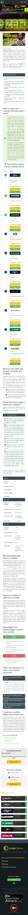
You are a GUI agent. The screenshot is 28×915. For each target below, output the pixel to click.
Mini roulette (15, 442)
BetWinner (12, 332)
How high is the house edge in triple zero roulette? (13, 701)
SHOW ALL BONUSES (14, 784)
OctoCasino (12, 313)
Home (2, 12)
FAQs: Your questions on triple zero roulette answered (14, 98)
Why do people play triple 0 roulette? (12, 90)
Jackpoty (12, 217)
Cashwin (12, 198)
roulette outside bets (17, 427)
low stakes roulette (14, 153)
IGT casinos (17, 612)
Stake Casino (13, 178)
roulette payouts (12, 408)
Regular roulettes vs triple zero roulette (13, 92)
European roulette (15, 118)
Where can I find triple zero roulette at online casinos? (12, 706)
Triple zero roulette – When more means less (14, 102)
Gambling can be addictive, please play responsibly (14, 892)
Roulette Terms (9, 740)
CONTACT (14, 879)
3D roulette (8, 742)
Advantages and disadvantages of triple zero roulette (14, 95)
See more (15, 189)
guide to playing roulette (12, 63)
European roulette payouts (13, 377)
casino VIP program (13, 583)
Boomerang (12, 294)
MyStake (12, 275)
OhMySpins (12, 351)
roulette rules (13, 128)
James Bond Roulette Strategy (12, 743)
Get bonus (15, 192)
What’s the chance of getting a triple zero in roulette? (13, 696)
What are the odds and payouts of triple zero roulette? (14, 84)
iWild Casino (12, 237)
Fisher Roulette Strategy (11, 737)
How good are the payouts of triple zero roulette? (13, 678)
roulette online (6, 67)
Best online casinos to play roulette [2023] (14, 81)
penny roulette (21, 574)
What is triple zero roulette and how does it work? (14, 78)
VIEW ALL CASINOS (14, 762)
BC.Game (12, 256)
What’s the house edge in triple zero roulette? (14, 87)
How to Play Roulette (10, 739)
